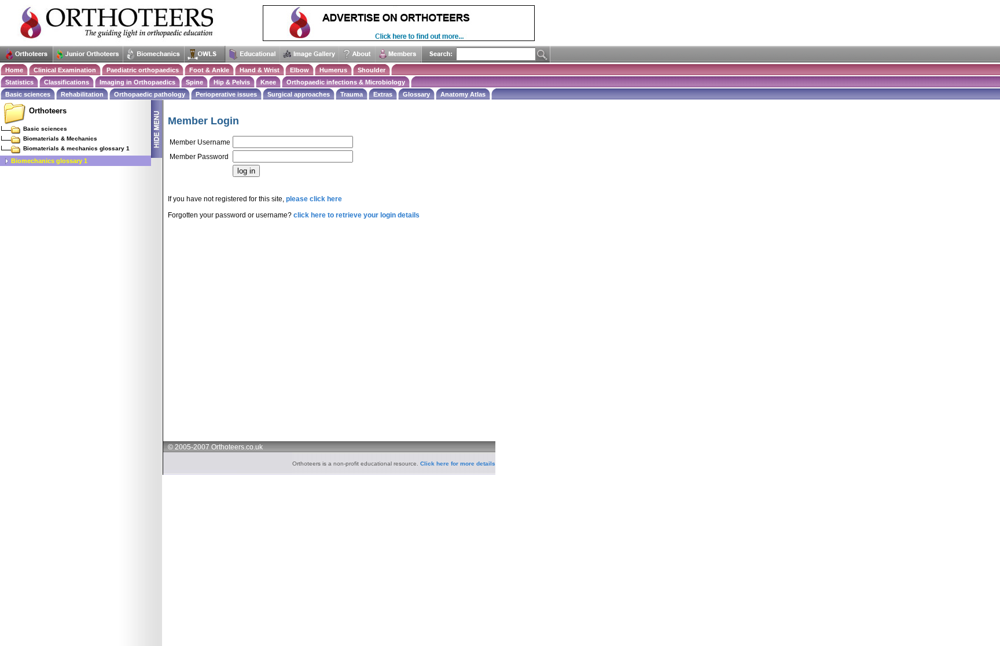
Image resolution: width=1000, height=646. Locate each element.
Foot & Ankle (209, 70)
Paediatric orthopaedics (142, 70)
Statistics (19, 82)
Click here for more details (457, 463)
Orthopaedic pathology (149, 94)
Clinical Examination (65, 70)
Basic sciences (27, 94)
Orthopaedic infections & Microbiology (345, 82)
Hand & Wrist (260, 70)
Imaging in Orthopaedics (137, 82)
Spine (194, 82)
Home (14, 70)
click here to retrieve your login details (356, 215)
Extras (382, 94)
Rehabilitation (82, 94)
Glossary (416, 94)
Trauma (351, 94)
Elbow (299, 70)
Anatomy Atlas (463, 94)
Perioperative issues (226, 94)
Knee (268, 82)
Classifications (66, 82)
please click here (314, 199)
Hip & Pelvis (232, 82)
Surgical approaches (298, 94)
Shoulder (371, 70)
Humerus (333, 70)
